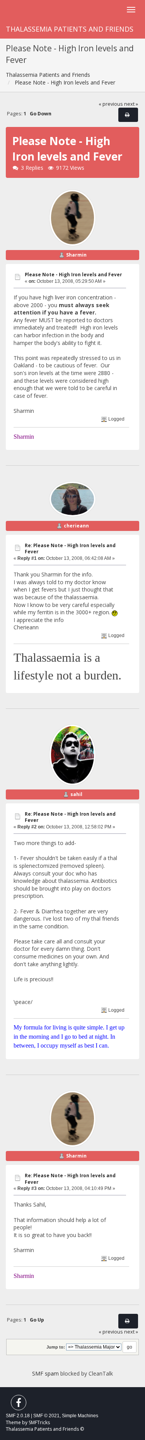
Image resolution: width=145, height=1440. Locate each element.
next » (131, 104)
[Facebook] (18, 1404)
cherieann (76, 525)
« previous (111, 104)
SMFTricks (39, 1422)
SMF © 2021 (46, 1415)
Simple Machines (80, 1415)
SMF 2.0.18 (18, 1415)
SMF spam (45, 1373)
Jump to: (55, 1347)
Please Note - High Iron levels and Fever (73, 274)
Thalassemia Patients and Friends (69, 29)
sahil (76, 794)
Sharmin (76, 255)
